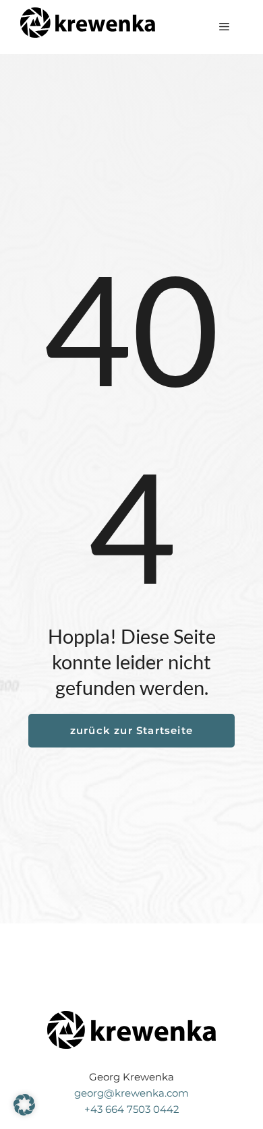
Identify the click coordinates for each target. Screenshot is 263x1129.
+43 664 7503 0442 (131, 1109)
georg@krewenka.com (131, 1093)
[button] (24, 1104)
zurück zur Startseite (131, 730)
